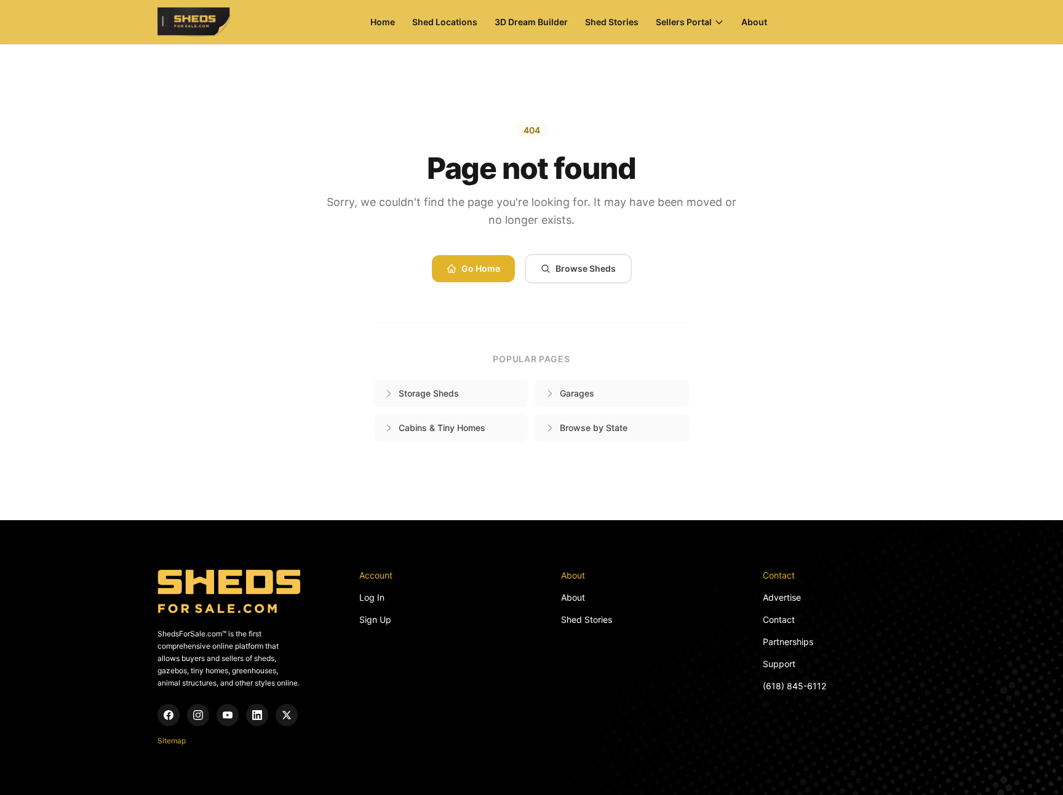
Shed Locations (444, 22)
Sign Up (375, 619)
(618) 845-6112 (794, 686)
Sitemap (171, 740)
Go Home (480, 268)
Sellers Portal (684, 22)
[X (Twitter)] (287, 715)
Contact (779, 619)
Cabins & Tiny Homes (442, 427)
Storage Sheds (429, 393)
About (754, 22)
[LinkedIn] (257, 715)
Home (382, 22)
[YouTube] (228, 715)
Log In (371, 597)
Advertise (782, 597)
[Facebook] (168, 715)
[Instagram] (198, 715)
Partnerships (788, 641)
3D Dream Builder (531, 22)
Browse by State (593, 427)
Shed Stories (612, 22)
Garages (577, 393)
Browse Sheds (585, 268)
